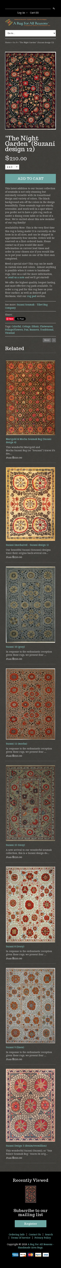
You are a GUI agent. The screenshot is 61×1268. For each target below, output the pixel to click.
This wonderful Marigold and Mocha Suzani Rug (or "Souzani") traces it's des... (30, 450)
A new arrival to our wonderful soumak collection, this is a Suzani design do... (29, 851)
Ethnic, (35, 326)
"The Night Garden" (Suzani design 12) (36, 42)
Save (11, 318)
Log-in (21, 12)
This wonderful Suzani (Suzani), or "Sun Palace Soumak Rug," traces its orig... (29, 1152)
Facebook (30, 4)
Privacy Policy (43, 1237)
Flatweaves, (46, 326)
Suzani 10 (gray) (15, 646)
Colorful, (17, 326)
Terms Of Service (20, 1237)
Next (46, 340)
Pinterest (36, 4)
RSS (24, 4)
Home (8, 42)
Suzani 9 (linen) (15, 1047)
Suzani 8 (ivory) (15, 946)
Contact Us (35, 1234)
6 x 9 (15, 42)
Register (30, 1224)
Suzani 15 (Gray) (15, 845)
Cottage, (26, 326)
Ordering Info (17, 1234)
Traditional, (47, 329)
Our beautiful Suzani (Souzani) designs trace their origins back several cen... (28, 551)
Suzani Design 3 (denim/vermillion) (26, 1145)
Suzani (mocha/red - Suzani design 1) (27, 545)
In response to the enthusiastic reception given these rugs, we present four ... (29, 653)
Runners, (34, 329)
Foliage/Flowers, (14, 329)
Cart (34, 12)
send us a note (16, 277)
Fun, (26, 329)
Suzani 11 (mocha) (16, 743)
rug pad (31, 296)
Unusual (10, 333)
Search (53, 8)
